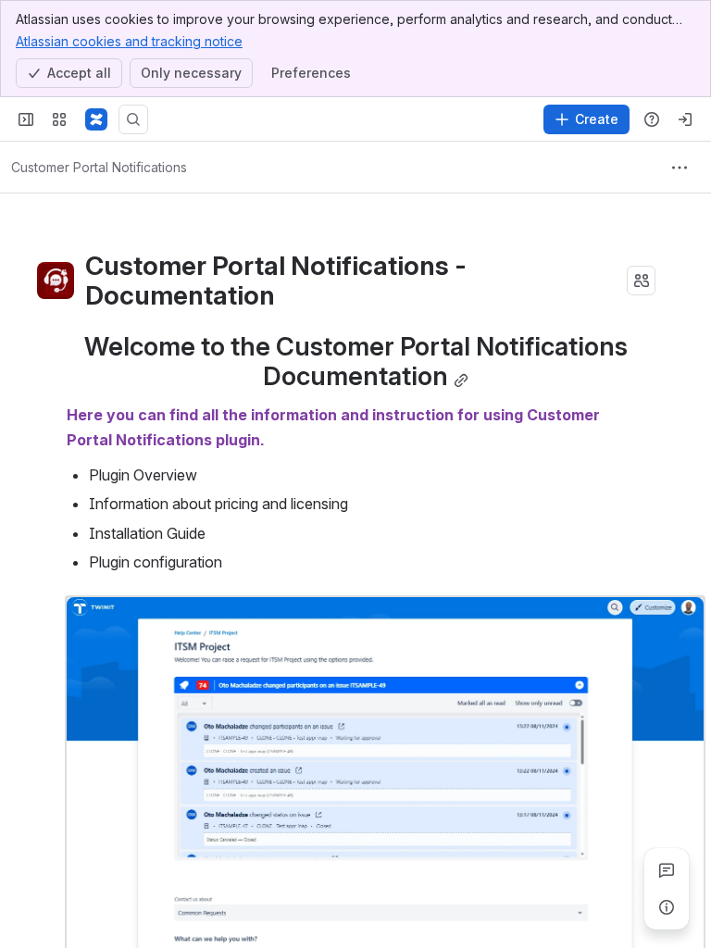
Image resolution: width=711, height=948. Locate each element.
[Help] (652, 119)
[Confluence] (96, 119)
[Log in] (685, 119)
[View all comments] (666, 870)
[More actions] (679, 167)
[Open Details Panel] (666, 907)
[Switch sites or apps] (59, 119)
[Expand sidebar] (26, 119)
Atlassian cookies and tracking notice (129, 41)
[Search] (133, 119)
